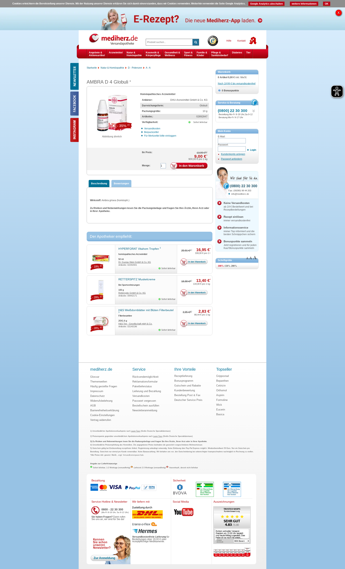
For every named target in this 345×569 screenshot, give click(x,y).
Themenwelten (98, 381)
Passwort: (223, 144)
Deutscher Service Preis (188, 399)
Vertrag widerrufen (100, 419)
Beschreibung (99, 183)
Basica (220, 414)
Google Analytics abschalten (266, 3)
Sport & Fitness (188, 54)
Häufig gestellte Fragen (103, 386)
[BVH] (180, 489)
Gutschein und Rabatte (187, 385)
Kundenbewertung (184, 390)
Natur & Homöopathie (134, 54)
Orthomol (221, 390)
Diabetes (237, 52)
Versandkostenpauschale (133, 455)
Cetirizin (221, 385)
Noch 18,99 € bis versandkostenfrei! (237, 83)
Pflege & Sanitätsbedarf (219, 54)
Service (139, 369)
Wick (219, 404)
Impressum (96, 391)
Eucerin (220, 409)
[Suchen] (195, 42)
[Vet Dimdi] (232, 490)
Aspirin (220, 395)
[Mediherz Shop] (115, 39)
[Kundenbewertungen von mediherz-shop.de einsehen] (232, 525)
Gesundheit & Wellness (172, 54)
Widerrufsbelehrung (101, 400)
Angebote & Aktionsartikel (97, 54)
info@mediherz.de (240, 194)
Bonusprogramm (183, 380)
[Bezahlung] (130, 487)
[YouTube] (184, 513)
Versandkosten (141, 395)
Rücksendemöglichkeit (145, 376)
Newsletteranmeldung (144, 410)
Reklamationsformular (145, 381)
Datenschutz (97, 395)
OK (326, 3)
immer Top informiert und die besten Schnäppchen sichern (239, 231)
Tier (248, 52)
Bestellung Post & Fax (187, 395)
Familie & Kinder (202, 54)
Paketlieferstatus (142, 386)
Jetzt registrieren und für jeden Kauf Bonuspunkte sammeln (240, 245)
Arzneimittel (116, 52)
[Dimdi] (205, 490)
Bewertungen (121, 183)
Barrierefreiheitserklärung (104, 410)
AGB (93, 405)
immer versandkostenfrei (237, 218)
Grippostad (222, 375)
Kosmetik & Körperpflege (153, 54)
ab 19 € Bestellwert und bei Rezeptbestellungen (238, 206)
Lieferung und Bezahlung (146, 391)
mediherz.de (101, 369)
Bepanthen (222, 380)
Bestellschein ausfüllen (145, 405)
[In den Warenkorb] (188, 166)
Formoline (222, 399)
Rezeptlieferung (183, 375)
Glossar (94, 376)
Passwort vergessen (144, 400)
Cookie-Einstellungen (102, 415)
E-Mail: (221, 136)
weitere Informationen (304, 3)
